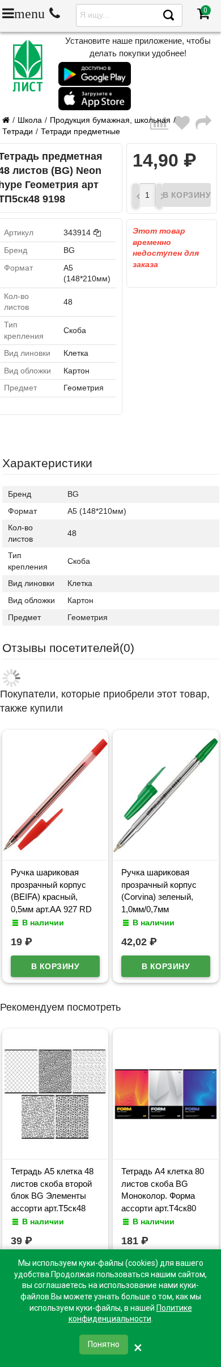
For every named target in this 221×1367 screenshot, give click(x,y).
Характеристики (47, 462)
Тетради (17, 131)
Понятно (104, 1344)
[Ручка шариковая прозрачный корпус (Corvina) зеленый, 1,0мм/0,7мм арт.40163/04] (166, 849)
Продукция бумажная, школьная (110, 119)
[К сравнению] (162, 126)
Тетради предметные (80, 131)
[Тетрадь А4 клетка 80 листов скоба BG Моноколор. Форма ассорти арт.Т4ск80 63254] (166, 1148)
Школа (30, 119)
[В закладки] (185, 126)
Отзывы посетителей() (68, 647)
